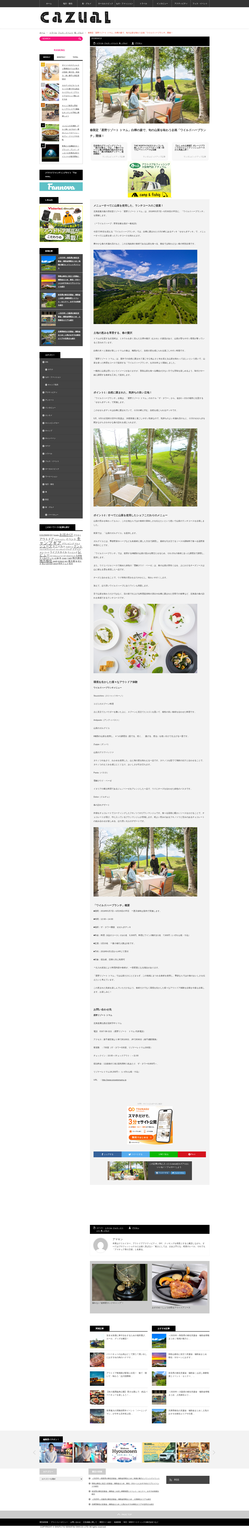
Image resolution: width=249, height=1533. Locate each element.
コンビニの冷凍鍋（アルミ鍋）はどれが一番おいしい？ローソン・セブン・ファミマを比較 (70, 133)
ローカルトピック (105, 3)
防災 (47, 500)
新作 (66, 561)
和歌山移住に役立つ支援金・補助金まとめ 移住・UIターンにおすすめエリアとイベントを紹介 (69, 281)
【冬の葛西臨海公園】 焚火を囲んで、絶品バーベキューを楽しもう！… (126, 1393)
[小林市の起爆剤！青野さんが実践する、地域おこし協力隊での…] (56, 1452)
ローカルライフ (69, 556)
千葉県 (69, 558)
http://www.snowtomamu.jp (114, 1080)
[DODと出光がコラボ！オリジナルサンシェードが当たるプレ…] (159, 1452)
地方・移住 (67, 3)
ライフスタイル (58, 552)
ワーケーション (51, 477)
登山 (43, 564)
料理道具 (61, 561)
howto (56, 535)
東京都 (71, 561)
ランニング (72, 552)
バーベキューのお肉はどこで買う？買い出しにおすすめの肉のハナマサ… (126, 1355)
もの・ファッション (124, 3)
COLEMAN (44, 535)
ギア (57, 543)
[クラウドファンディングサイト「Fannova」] (61, 190)
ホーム (49, 3)
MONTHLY (61, 57)
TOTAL (75, 57)
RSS (176, 1480)
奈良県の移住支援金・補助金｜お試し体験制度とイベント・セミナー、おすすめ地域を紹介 (69, 300)
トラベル (143, 3)
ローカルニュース (56, 556)
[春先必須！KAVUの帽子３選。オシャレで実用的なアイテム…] (193, 1452)
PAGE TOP (127, 1514)
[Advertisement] (149, 1205)
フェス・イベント (200, 3)
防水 (71, 563)
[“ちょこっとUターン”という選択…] (124, 1452)
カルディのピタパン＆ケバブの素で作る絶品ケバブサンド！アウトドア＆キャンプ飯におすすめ (70, 92)
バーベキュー (53, 515)
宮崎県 (55, 561)
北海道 (64, 558)
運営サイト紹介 (105, 1522)
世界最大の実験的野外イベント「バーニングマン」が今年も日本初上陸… (126, 1412)
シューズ (45, 546)
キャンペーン (50, 438)
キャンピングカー (52, 423)
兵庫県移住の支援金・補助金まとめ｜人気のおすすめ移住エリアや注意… (188, 1412)
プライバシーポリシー (59, 1522)
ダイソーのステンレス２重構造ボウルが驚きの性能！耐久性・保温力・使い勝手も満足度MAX (70, 72)
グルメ (77, 544)
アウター (77, 535)
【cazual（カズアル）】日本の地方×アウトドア (175, 1529)
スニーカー (58, 546)
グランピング (68, 543)
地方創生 (77, 557)
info (46, 362)
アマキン (138, 43)
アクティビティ (181, 3)
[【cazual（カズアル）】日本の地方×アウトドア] (75, 17)
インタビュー (162, 3)
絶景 (51, 564)
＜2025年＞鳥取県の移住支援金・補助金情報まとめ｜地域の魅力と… (188, 1337)
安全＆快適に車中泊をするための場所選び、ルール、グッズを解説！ (126, 1337)
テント (78, 546)
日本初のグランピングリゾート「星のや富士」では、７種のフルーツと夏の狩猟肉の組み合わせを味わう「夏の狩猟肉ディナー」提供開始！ (108, 150)
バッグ (68, 549)
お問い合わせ (75, 1522)
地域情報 (117, 1522)
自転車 (55, 564)
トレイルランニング (47, 549)
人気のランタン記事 (50, 558)
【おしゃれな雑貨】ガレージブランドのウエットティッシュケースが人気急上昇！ (190, 148)
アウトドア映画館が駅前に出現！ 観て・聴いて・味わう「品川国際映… (126, 1374)
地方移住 (45, 561)
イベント (71, 539)
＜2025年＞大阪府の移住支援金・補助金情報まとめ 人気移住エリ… (188, 1393)
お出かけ (66, 535)
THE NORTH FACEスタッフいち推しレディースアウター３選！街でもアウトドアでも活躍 (149, 148)
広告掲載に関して (90, 1522)
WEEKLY (46, 57)
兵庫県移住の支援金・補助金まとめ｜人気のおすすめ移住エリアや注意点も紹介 (69, 335)
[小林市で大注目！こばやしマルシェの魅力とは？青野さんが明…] (90, 1452)
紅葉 (47, 564)
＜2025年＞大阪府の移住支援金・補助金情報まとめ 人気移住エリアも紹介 (69, 316)
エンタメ (48, 415)
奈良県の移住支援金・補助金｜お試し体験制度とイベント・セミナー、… (188, 1374)
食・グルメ (86, 3)
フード (46, 552)
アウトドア (46, 539)
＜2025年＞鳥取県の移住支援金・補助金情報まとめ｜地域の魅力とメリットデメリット (69, 263)
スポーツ (69, 547)
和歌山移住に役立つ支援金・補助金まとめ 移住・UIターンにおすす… (188, 1355)
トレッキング (60, 549)
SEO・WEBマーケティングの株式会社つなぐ (141, 1522)
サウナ (50, 370)
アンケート (49, 400)
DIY (51, 535)
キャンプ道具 (53, 385)
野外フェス (63, 564)
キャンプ (48, 431)
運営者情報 (43, 1522)
